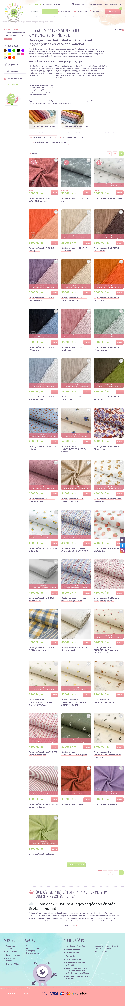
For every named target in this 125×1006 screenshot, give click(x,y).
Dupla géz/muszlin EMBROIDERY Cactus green (74, 753)
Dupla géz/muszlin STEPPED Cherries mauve (42, 500)
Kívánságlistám (66, 11)
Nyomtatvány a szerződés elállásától (75, 964)
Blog (106, 4)
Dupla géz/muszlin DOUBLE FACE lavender (41, 299)
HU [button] (120, 4)
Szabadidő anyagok (13, 952)
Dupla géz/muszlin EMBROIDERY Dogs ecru (105, 701)
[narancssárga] (13, 57)
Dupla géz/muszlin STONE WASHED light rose (41, 199)
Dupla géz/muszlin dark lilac (107, 804)
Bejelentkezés (82, 11)
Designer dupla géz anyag (15, 35)
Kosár (114, 11)
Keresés (50, 11)
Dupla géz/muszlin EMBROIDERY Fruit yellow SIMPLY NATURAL (73, 702)
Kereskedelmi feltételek (75, 946)
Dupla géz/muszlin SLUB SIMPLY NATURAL (72, 500)
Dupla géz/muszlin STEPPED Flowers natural (107, 447)
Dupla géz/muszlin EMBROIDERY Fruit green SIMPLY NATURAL (40, 702)
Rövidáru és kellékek (10, 959)
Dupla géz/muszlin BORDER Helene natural (74, 649)
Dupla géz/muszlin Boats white (108, 198)
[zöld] (13, 50)
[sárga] (9, 54)
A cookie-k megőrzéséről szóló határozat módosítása (106, 947)
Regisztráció (96, 11)
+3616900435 (35, 4)
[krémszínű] (5, 54)
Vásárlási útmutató (73, 949)
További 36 (8, 39)
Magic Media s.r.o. (18, 1001)
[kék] (9, 50)
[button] (15, 71)
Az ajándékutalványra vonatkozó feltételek (78, 977)
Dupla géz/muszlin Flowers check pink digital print (106, 599)
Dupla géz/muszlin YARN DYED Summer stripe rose (43, 805)
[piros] (9, 57)
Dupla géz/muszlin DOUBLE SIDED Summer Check (41, 649)
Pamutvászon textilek (11, 947)
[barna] (5, 50)
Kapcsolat (113, 4)
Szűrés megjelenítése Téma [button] (73, 138)
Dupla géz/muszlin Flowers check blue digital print (73, 599)
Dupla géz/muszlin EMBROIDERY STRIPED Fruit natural (74, 449)
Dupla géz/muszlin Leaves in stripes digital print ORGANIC (74, 549)
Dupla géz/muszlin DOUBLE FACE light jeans (41, 398)
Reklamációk (71, 956)
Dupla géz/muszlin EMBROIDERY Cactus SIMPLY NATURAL (107, 755)
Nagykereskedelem (73, 959)
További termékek (76, 865)
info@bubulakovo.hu (51, 4)
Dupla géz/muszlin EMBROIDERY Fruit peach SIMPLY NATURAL (106, 650)
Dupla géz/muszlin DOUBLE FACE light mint (106, 348)
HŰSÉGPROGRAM (81, 4)
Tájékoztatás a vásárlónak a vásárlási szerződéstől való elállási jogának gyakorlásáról (77, 970)
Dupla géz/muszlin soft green (42, 854)
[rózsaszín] (22, 54)
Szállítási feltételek (96, 4)
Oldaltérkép (10, 994)
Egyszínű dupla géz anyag (15, 33)
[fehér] (13, 54)
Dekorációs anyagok (13, 955)
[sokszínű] (5, 57)
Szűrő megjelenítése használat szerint (51, 142)
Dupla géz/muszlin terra (72, 804)
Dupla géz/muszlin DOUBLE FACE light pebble (74, 299)
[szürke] (18, 54)
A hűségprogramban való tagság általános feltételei (33, 949)
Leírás (54, 192)
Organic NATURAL (12, 964)
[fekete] (18, 50)
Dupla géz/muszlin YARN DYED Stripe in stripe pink (43, 753)
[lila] (22, 50)
